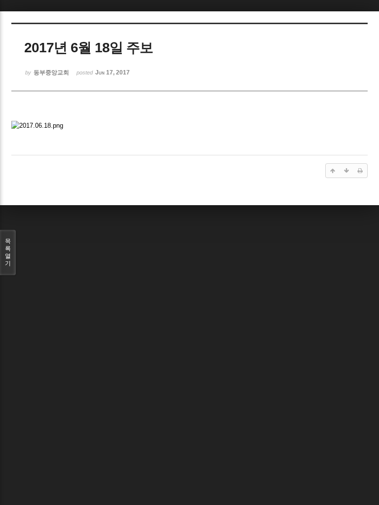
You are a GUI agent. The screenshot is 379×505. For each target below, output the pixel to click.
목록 (8, 252)
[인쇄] (360, 171)
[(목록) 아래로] (346, 171)
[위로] (333, 171)
